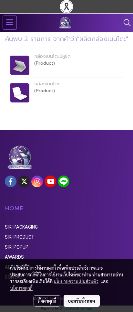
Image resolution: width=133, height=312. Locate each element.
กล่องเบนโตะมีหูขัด (52, 56)
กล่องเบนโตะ (46, 84)
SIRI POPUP (16, 247)
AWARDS (14, 257)
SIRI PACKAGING (21, 227)
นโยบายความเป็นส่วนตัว (76, 281)
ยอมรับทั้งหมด (81, 301)
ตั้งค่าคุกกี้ (47, 301)
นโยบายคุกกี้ (21, 288)
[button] (124, 22)
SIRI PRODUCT (19, 237)
